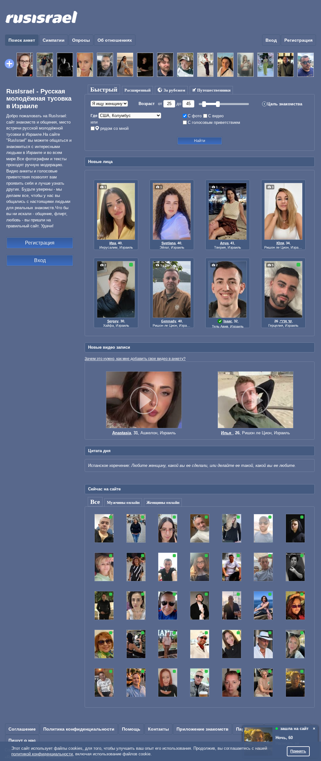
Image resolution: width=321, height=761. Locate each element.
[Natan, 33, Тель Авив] (165, 64)
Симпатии (54, 40)
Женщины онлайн (162, 502)
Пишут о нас (22, 740)
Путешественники (213, 90)
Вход (271, 40)
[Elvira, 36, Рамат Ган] (125, 64)
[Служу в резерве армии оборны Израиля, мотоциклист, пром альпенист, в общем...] (255, 427)
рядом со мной (114, 128)
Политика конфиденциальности (78, 729)
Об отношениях (114, 40)
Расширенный (137, 90)
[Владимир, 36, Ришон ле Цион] (145, 64)
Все (95, 501)
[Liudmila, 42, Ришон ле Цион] (266, 64)
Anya (224, 243)
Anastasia (121, 433)
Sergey (112, 321)
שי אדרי (286, 321)
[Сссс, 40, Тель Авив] (85, 64)
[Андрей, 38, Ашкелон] (286, 64)
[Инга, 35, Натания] (45, 64)
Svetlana (168, 243)
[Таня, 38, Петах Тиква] (25, 64)
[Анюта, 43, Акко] (226, 64)
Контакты (158, 729)
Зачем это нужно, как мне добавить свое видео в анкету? (135, 359)
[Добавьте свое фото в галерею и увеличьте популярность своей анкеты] (9, 63)
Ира (112, 243)
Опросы (81, 40)
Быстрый (104, 89)
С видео (216, 116)
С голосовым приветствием (214, 122)
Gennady (168, 321)
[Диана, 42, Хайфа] (205, 64)
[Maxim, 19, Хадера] (65, 64)
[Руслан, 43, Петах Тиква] (306, 64)
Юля (280, 243)
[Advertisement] (202, 17)
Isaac (228, 321)
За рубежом (174, 90)
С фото (195, 116)
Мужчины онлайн (123, 502)
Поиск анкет (21, 40)
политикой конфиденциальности (42, 754)
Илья (227, 433)
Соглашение (22, 729)
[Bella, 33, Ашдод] (246, 64)
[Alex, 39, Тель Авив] (105, 64)
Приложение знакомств (202, 729)
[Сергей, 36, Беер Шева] (185, 64)
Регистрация (298, 40)
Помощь (131, 729)
